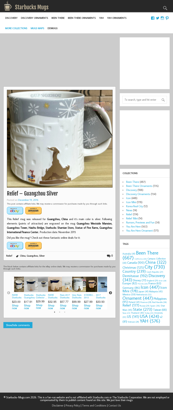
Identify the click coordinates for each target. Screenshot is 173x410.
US (133, 316)
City (155, 267)
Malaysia (156, 291)
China (23, 255)
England (152, 280)
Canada (136, 262)
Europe (129, 283)
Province (146, 302)
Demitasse (135, 275)
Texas (126, 313)
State (142, 309)
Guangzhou (32, 255)
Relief (9, 255)
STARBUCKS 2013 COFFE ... (90, 296)
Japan (144, 291)
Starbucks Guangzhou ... (29, 296)
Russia (145, 305)
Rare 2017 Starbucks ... (65, 296)
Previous (8, 293)
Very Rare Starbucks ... (76, 296)
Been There (58, 17)
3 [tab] (64, 312)
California (140, 258)
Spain (155, 305)
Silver (42, 255)
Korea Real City (134, 206)
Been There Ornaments (82, 17)
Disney (139, 280)
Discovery (11, 17)
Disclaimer (58, 405)
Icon (128, 198)
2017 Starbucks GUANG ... (101, 296)
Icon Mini (131, 202)
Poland (134, 302)
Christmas (133, 267)
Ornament (137, 298)
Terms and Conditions (94, 405)
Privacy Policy (73, 405)
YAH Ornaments (117, 17)
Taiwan (160, 309)
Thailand (137, 312)
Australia (128, 253)
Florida (143, 283)
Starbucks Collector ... (41, 296)
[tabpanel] (18, 293)
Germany (131, 288)
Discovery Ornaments (34, 17)
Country (134, 271)
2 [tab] (59, 312)
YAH (101, 17)
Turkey (149, 313)
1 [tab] (54, 312)
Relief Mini (132, 218)
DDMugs (53, 28)
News (129, 210)
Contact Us (114, 405)
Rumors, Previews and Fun (140, 222)
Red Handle (159, 302)
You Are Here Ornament (139, 230)
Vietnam (133, 322)
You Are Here (133, 226)
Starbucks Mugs (31, 7)
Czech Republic (154, 272)
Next (110, 293)
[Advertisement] (59, 61)
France (155, 283)
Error (162, 280)
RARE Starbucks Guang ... (16, 296)
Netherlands (144, 294)
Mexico (129, 294)
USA (149, 316)
